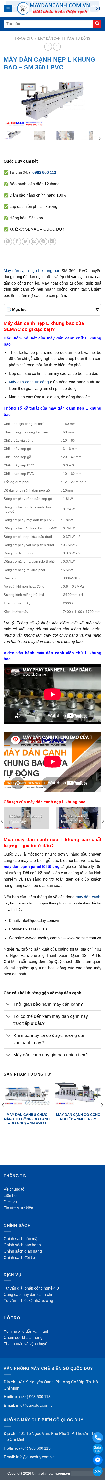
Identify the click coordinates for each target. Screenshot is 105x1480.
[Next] (93, 103)
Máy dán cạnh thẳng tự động (64, 38)
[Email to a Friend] (35, 242)
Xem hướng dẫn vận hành (26, 1331)
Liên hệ (10, 1196)
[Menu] (8, 9)
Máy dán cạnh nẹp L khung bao (32, 271)
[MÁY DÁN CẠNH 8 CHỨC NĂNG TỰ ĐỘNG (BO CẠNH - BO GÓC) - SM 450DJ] (27, 1093)
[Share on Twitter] (26, 242)
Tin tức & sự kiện (18, 1208)
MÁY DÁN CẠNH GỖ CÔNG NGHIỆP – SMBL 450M (78, 1117)
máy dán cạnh (88, 897)
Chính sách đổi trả (19, 1258)
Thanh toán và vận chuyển (27, 1344)
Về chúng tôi (14, 1189)
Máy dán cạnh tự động (29, 382)
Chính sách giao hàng (23, 1251)
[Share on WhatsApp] (8, 242)
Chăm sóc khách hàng (23, 1337)
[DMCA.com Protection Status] (84, 1473)
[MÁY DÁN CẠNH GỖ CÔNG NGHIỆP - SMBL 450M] (78, 1093)
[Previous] (11, 103)
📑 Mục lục (52, 309)
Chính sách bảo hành (22, 1245)
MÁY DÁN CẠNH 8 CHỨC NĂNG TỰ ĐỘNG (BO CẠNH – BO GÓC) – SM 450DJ (27, 1119)
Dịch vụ (10, 1202)
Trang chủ (24, 38)
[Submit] (97, 24)
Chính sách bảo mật (21, 1239)
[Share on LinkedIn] (52, 242)
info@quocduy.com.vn (35, 1405)
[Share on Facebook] (17, 242)
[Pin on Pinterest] (43, 242)
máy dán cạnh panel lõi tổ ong (32, 867)
